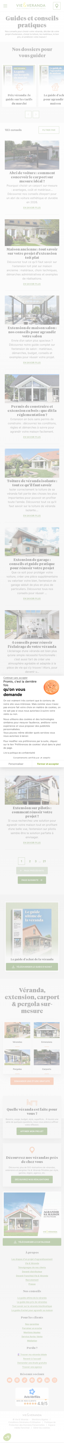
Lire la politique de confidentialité (19, 752)
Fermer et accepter (48, 763)
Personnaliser (16, 763)
